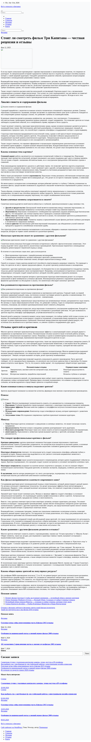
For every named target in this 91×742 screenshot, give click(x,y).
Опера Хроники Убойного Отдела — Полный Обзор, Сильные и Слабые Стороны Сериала (40, 600)
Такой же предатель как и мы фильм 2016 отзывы (20, 610)
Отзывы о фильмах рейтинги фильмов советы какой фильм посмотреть (28, 608)
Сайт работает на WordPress (11, 727)
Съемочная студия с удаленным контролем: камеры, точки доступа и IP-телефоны (32, 662)
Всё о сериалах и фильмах (11, 6)
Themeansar (43, 727)
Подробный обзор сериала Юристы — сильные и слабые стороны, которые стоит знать (38, 602)
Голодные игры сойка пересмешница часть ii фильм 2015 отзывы (27, 623)
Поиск (3, 650)
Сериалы (8, 20)
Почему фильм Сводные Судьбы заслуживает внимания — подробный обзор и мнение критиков (42, 598)
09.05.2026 (5, 720)
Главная (8, 18)
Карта (7, 26)
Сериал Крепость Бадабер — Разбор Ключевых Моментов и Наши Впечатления (35, 604)
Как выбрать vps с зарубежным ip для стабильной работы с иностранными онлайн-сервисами (36, 664)
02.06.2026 (5, 698)
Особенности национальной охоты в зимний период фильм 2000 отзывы (30, 633)
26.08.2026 (5, 688)
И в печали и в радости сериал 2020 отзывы (17, 670)
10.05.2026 (5, 709)
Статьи (3, 679)
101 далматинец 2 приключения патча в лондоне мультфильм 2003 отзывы (31, 644)
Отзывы (8, 24)
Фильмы (8, 22)
